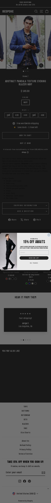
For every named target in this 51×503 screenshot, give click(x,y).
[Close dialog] (49, 235)
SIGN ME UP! (34, 258)
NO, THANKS (34, 263)
